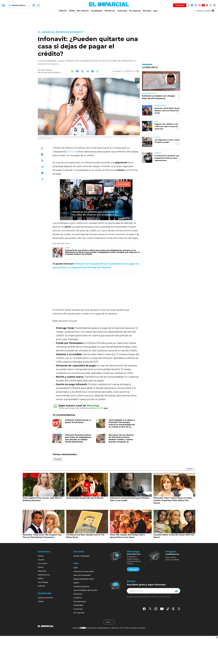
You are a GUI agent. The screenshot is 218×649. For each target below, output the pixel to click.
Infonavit (76, 32)
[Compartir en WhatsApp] (72, 71)
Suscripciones (79, 601)
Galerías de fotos (45, 598)
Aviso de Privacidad (81, 575)
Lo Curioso (42, 563)
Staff (75, 568)
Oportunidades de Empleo (85, 590)
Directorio (77, 594)
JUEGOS (63, 11)
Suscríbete (179, 5)
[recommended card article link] (58, 252)
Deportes (42, 571)
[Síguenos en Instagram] (199, 4)
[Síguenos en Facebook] (192, 4)
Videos (41, 601)
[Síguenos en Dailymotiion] (179, 608)
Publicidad (78, 605)
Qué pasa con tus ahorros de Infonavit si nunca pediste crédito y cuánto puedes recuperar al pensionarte (121, 439)
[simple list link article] (161, 82)
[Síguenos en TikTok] (207, 4)
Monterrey (110, 11)
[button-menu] (3, 5)
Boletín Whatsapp (81, 556)
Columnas (122, 11)
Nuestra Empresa (81, 586)
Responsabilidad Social (83, 579)
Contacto (77, 598)
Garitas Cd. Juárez (204, 11)
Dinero (62, 32)
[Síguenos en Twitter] (196, 4)
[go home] (46, 626)
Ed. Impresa (135, 11)
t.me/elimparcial (172, 554)
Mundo (41, 560)
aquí (106, 408)
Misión (76, 583)
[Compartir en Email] (92, 71)
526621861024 (134, 554)
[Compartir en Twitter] (82, 71)
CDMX (72, 11)
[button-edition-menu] (195, 11)
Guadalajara (96, 11)
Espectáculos (44, 575)
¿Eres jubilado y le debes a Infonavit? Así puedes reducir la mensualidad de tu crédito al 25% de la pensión (122, 424)
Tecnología (43, 582)
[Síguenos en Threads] (211, 4)
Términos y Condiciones (160, 597)
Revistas (147, 11)
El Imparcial (46, 32)
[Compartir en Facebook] (77, 71)
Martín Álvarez (46, 70)
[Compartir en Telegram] (87, 71)
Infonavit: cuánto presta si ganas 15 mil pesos (78, 421)
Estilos (40, 578)
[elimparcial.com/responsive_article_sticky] (216, 637)
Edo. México (83, 11)
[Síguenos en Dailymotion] (214, 4)
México (41, 556)
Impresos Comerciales (83, 571)
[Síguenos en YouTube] (203, 4)
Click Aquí (133, 569)
